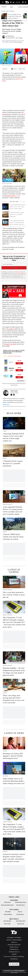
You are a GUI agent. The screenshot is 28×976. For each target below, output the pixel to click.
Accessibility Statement (14, 937)
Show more (20, 380)
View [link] (19, 363)
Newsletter (23, 68)
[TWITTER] (11, 395)
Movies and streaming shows (7, 905)
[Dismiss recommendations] (26, 11)
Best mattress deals (20, 920)
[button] (14, 361)
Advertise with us (14, 951)
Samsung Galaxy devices (20, 902)
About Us (14, 942)
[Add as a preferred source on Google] (14, 964)
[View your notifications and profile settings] (10, 2)
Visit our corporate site (19, 970)
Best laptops (8, 911)
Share (6, 68)
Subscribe (18, 2)
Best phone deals (7, 920)
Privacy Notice (20, 273)
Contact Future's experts (14, 940)
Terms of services (19, 271)
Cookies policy (14, 949)
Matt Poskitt (11, 36)
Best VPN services (21, 905)
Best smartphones (8, 914)
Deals (11, 6)
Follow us (15, 68)
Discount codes (20, 923)
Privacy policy (14, 947)
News (21, 37)
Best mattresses (20, 914)
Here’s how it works (18, 42)
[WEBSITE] (14, 395)
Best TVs (20, 911)
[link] (6, 362)
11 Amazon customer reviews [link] (14, 356)
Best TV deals (7, 923)
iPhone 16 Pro (7, 902)
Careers (14, 954)
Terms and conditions (14, 944)
